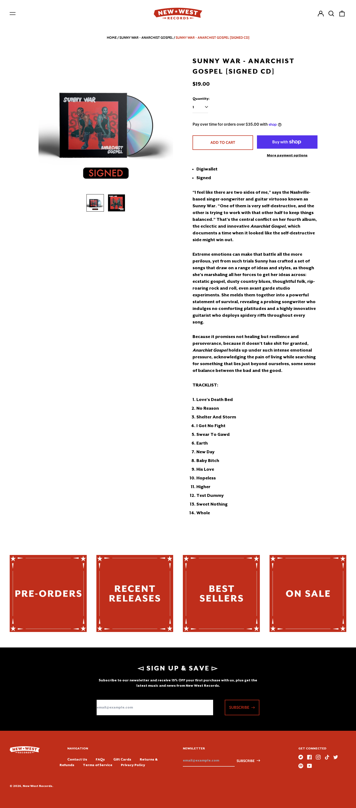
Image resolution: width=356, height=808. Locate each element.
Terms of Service (97, 765)
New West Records (37, 786)
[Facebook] (309, 757)
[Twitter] (335, 757)
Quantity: (201, 98)
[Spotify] (300, 765)
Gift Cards (122, 759)
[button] (331, 13)
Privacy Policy (133, 765)
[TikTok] (327, 757)
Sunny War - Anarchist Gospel (146, 37)
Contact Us (77, 759)
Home (112, 37)
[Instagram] (318, 757)
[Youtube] (309, 765)
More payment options (287, 155)
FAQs (100, 759)
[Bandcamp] (300, 757)
